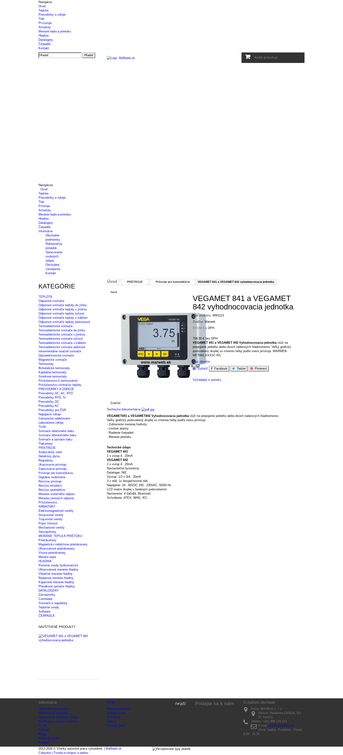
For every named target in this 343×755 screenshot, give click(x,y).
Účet (111, 702)
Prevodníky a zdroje (52, 14)
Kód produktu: (202, 315)
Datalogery (45, 40)
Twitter (240, 368)
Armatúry (44, 27)
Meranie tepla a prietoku (54, 31)
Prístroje (44, 206)
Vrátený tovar (116, 713)
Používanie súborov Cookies (57, 721)
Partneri (43, 729)
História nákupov (118, 708)
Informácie (45, 231)
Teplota (43, 10)
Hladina (43, 35)
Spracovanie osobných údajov (54, 256)
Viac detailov (201, 361)
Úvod (42, 6)
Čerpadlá (44, 44)
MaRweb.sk (114, 748)
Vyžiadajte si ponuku (207, 379)
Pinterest (260, 368)
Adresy (111, 721)
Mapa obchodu (48, 738)
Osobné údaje (116, 725)
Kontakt (43, 48)
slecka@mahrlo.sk (281, 725)
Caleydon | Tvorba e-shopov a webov (63, 753)
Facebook (220, 368)
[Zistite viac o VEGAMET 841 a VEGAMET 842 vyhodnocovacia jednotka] (66, 638)
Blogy (42, 734)
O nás (42, 725)
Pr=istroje (45, 23)
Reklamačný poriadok (53, 713)
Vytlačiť (202, 368)
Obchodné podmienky (53, 708)
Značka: (198, 321)
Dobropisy (113, 717)
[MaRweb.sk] (171, 64)
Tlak (41, 19)
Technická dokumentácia (124, 409)
